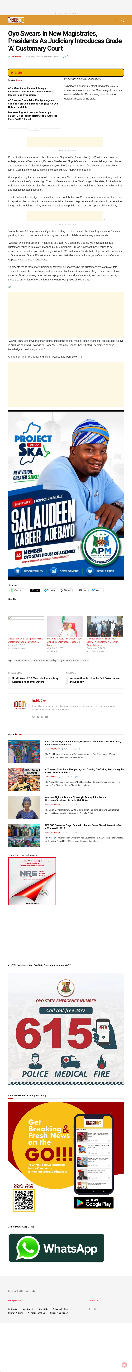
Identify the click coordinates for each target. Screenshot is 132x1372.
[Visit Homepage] (16, 20)
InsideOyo (16, 56)
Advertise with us (36, 1313)
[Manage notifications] (124, 1364)
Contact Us (28, 1309)
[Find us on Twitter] (94, 1309)
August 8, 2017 (33, 56)
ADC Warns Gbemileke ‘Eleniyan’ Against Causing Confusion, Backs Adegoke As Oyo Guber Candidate (33, 104)
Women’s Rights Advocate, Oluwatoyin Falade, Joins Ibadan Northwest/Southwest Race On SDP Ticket (32, 116)
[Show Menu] (116, 20)
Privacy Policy (60, 1309)
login (17, 855)
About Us (43, 1309)
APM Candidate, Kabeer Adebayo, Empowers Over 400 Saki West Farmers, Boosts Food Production (31, 91)
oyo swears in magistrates (74, 660)
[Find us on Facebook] (89, 1309)
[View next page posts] (36, 128)
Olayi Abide (52, 777)
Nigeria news (22, 660)
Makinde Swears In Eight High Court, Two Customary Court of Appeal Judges (102, 641)
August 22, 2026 (70, 805)
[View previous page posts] (30, 128)
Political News (50, 56)
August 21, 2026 (70, 832)
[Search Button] (122, 20)
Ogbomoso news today (44, 660)
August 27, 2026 (70, 749)
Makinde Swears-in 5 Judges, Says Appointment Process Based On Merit (65, 641)
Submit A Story (15, 1313)
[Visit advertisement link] (66, 495)
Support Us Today (59, 1313)
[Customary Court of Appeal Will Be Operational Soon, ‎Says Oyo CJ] (26, 626)
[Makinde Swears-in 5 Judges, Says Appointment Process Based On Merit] (65, 626)
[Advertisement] (65, 5)
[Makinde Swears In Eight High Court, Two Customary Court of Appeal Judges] (105, 626)
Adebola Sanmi (54, 749)
